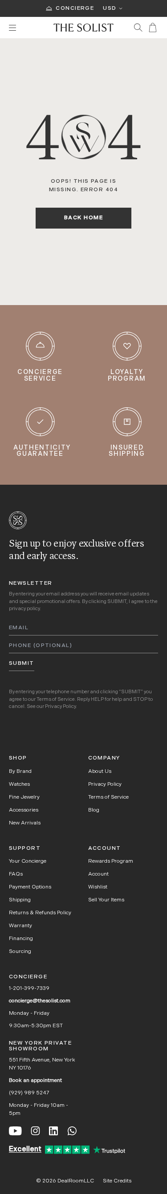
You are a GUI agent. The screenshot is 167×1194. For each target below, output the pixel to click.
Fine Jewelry (24, 797)
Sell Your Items (106, 900)
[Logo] (83, 27)
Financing (21, 938)
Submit (21, 663)
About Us (99, 771)
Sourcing (20, 951)
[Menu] (27, 28)
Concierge (75, 8)
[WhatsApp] (72, 1130)
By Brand (20, 771)
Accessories (23, 810)
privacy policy (24, 609)
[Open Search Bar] (138, 27)
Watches (19, 784)
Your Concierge (27, 861)
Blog (93, 810)
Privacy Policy (60, 706)
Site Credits (117, 1181)
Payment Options (30, 887)
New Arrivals (25, 823)
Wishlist (97, 887)
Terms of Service (56, 699)
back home (83, 218)
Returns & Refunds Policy (40, 913)
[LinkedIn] (53, 1130)
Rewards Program (110, 861)
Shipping (20, 900)
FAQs (16, 874)
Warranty (20, 926)
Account (98, 874)
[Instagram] (35, 1130)
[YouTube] (15, 1130)
